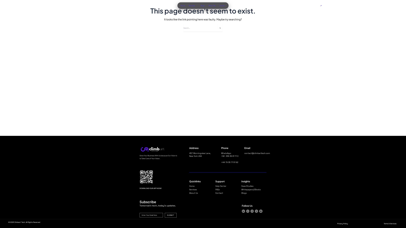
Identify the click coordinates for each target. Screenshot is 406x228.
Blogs (203, 6)
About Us (212, 6)
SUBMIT (170, 215)
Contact (222, 6)
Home (183, 6)
